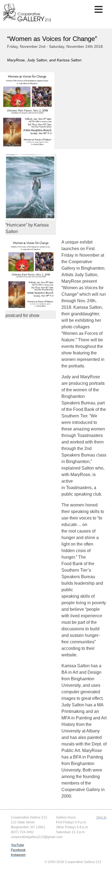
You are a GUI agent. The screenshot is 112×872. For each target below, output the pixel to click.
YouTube (17, 845)
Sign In (101, 817)
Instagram (18, 855)
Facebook (18, 850)
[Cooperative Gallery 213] (28, 14)
